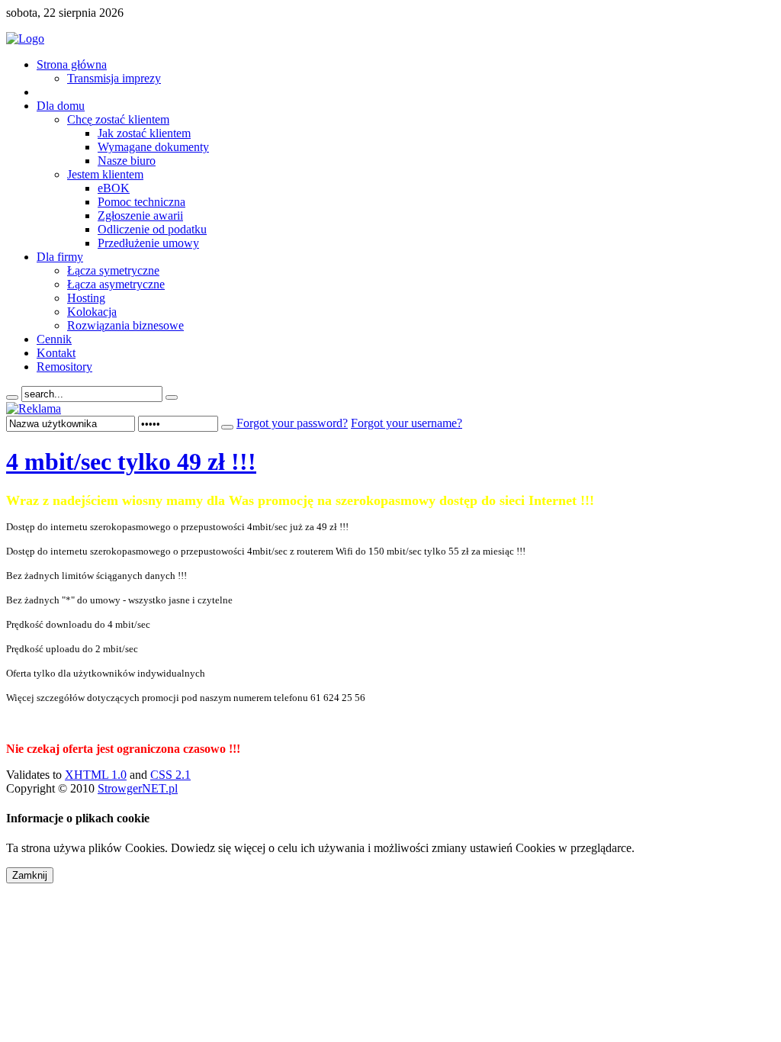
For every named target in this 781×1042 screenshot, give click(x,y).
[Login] (227, 427)
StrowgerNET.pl (138, 788)
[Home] (25, 38)
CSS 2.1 (170, 774)
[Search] (12, 397)
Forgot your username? (406, 422)
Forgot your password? (292, 422)
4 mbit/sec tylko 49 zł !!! (131, 461)
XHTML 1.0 (96, 774)
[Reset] (172, 397)
